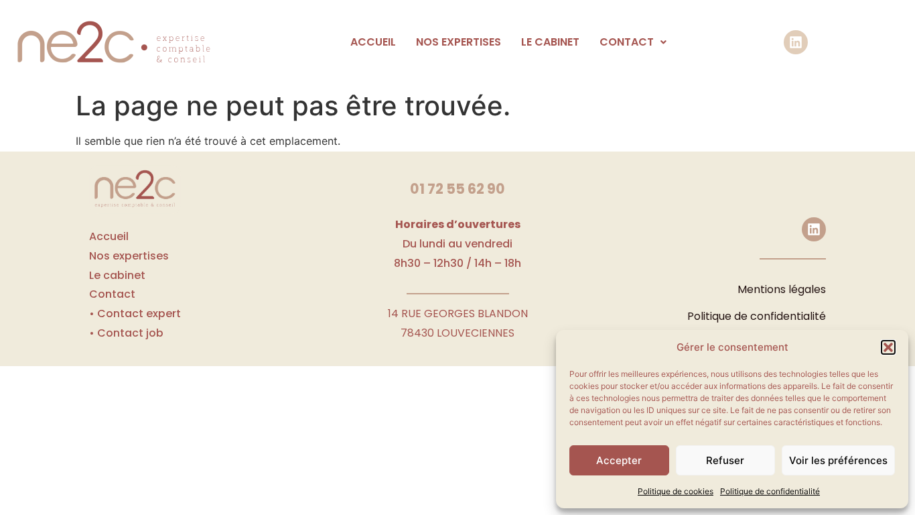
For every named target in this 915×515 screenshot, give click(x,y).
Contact (627, 42)
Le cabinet (550, 42)
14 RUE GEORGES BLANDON (458, 313)
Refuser (725, 460)
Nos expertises (458, 42)
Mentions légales (781, 289)
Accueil (373, 42)
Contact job (130, 333)
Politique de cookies (675, 491)
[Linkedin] (796, 42)
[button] (888, 347)
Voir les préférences (838, 460)
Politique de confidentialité (770, 491)
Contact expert (139, 313)
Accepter (619, 460)
